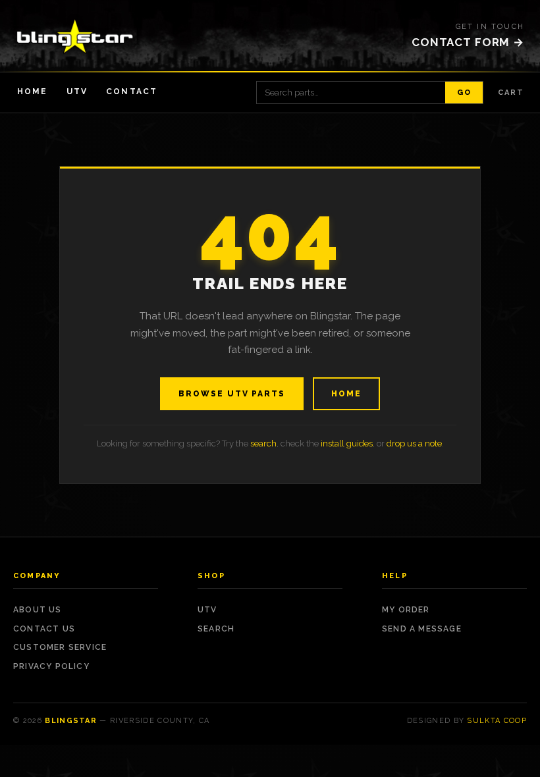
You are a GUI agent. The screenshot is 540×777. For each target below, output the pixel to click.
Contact (131, 91)
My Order (406, 609)
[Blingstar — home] (75, 36)
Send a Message (422, 628)
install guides (347, 443)
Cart (511, 92)
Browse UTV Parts (231, 393)
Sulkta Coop (497, 720)
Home (32, 91)
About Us (37, 609)
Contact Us (44, 628)
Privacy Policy (51, 666)
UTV (77, 91)
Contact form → (468, 42)
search (263, 443)
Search (216, 628)
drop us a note (414, 443)
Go (464, 92)
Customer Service (60, 647)
